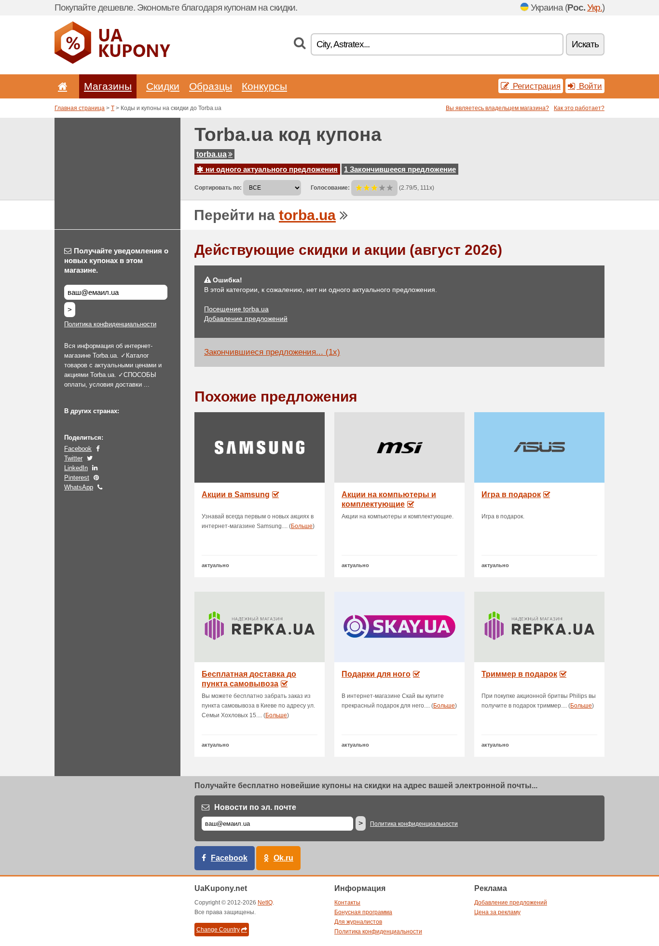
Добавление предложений (246, 318)
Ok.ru (283, 858)
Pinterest (76, 477)
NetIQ (265, 902)
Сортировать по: (218, 187)
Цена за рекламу (497, 912)
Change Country (218, 929)
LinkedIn (76, 468)
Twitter (73, 458)
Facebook (78, 448)
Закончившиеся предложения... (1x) (272, 352)
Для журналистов (358, 921)
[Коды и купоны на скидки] (112, 61)
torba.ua (211, 154)
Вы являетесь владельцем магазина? (497, 108)
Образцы (210, 86)
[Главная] (61, 86)
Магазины (108, 86)
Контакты (347, 902)
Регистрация (535, 86)
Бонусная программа (363, 912)
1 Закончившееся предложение (400, 169)
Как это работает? (579, 108)
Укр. (594, 7)
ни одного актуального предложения (271, 169)
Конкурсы (264, 86)
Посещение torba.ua (236, 309)
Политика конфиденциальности (110, 324)
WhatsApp (78, 487)
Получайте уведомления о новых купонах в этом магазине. (116, 260)
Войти (589, 86)
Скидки (162, 86)
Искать (585, 44)
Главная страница (80, 108)
